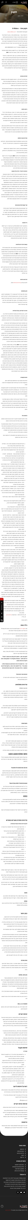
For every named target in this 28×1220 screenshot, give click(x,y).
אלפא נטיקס (8, 1210)
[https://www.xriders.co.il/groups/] (2, 620)
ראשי (22, 16)
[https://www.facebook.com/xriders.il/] (2, 613)
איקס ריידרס (22, 628)
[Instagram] (17, 1192)
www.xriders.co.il (11, 32)
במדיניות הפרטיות (17, 282)
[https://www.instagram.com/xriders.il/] (2, 617)
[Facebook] (24, 1192)
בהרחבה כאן (9, 615)
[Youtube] (21, 1192)
